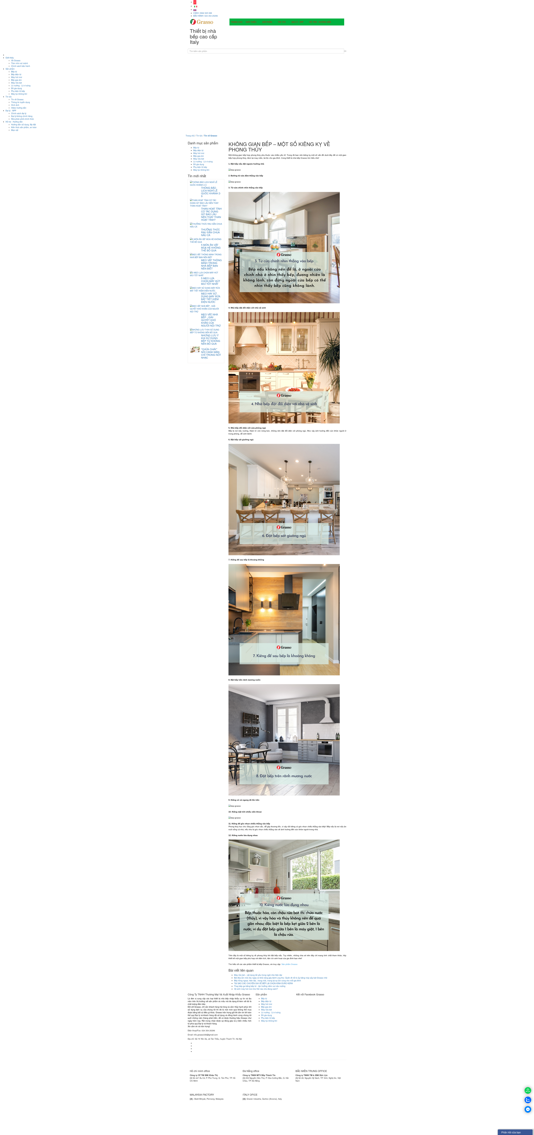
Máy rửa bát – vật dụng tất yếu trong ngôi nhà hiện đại (258, 975)
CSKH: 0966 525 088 (202, 13)
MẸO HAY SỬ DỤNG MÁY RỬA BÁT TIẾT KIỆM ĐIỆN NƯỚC (210, 298)
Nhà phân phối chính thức (22, 118)
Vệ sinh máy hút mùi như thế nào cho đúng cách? (256, 988)
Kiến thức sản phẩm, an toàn (24, 127)
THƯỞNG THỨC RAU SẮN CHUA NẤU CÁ (210, 232)
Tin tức (282, 22)
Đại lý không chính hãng (21, 116)
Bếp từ (14, 71)
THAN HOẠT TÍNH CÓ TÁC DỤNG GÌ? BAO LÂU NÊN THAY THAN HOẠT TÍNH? (211, 214)
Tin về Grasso (17, 99)
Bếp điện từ (16, 74)
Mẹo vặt (14, 130)
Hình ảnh (15, 105)
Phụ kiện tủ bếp (18, 91)
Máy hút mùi (16, 77)
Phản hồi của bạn (511, 1132)
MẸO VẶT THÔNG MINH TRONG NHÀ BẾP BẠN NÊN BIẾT (211, 264)
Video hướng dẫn (18, 107)
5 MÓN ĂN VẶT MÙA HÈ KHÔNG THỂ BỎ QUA (211, 247)
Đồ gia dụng (16, 88)
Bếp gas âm (16, 80)
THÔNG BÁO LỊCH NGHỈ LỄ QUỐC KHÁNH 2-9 (211, 192)
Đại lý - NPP (297, 22)
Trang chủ (236, 22)
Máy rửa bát (16, 82)
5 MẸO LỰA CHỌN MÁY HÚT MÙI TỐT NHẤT (210, 280)
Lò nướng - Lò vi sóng (20, 85)
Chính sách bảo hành (20, 66)
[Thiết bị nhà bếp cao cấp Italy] (201, 21)
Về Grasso (15, 60)
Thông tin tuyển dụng (20, 102)
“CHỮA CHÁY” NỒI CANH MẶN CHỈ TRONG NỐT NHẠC (211, 353)
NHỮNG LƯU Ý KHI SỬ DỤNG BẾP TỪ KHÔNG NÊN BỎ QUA (210, 339)
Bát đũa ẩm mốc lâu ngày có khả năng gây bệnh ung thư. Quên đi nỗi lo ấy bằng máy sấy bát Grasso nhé (280, 977)
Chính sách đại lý (18, 113)
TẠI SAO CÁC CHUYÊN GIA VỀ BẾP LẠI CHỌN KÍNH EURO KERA (263, 983)
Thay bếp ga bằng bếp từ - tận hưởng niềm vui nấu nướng (259, 986)
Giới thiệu (251, 22)
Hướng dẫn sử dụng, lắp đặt (23, 124)
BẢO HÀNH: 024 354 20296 (205, 15)
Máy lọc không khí (19, 93)
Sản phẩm (267, 22)
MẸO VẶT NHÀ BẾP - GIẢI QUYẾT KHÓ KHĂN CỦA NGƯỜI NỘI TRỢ (211, 319)
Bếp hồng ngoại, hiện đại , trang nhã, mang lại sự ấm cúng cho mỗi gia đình (267, 980)
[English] (195, 6)
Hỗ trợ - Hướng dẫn (320, 22)
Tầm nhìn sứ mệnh (19, 63)
